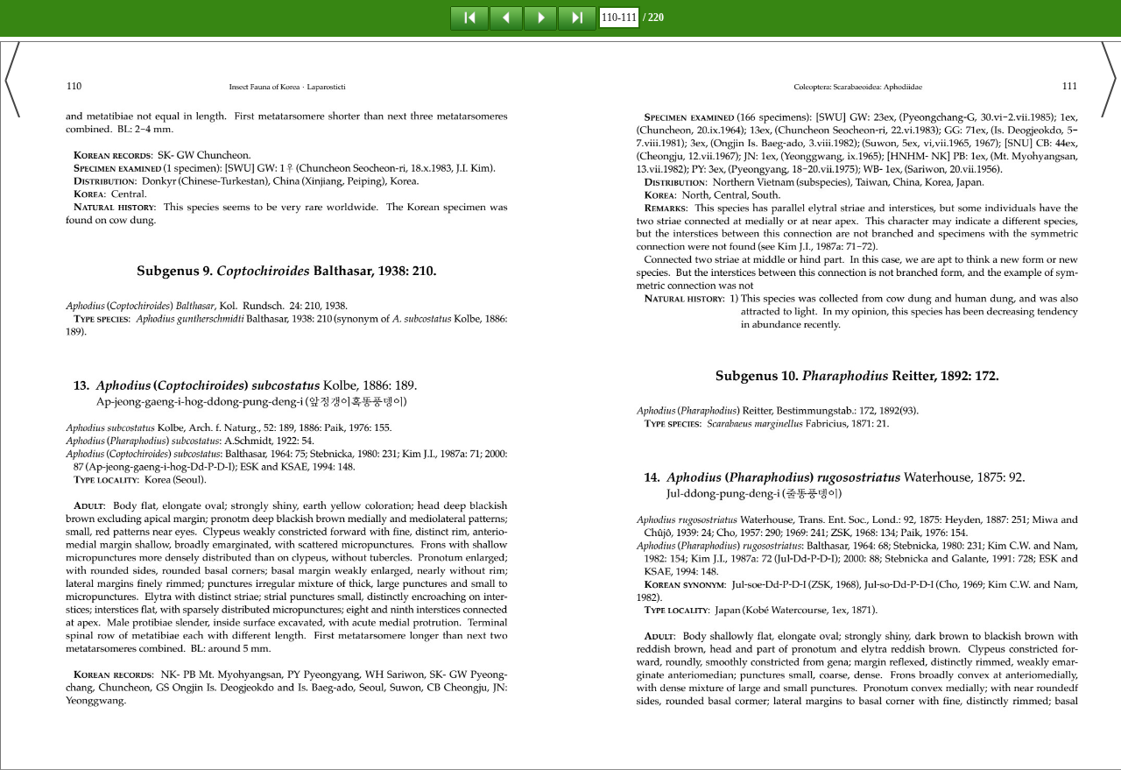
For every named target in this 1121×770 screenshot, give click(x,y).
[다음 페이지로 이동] (540, 17)
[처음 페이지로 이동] (469, 17)
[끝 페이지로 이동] (577, 17)
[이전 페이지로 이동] (506, 17)
